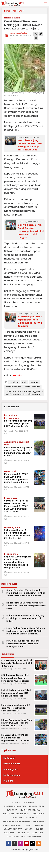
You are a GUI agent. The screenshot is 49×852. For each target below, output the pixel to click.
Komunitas (23, 832)
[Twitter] (14, 843)
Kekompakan (10, 498)
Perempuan (9, 832)
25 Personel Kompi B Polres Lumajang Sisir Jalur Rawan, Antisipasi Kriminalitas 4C (17, 534)
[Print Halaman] (36, 38)
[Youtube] (26, 843)
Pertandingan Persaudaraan (11, 416)
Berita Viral (9, 758)
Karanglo (34, 382)
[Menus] (46, 3)
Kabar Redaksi (34, 836)
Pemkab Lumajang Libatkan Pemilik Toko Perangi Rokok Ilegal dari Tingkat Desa (30, 145)
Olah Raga (12, 810)
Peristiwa (17, 817)
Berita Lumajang (32, 386)
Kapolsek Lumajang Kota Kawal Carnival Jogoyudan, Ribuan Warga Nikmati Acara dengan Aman (17, 562)
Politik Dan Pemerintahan (16, 813)
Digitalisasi (10, 471)
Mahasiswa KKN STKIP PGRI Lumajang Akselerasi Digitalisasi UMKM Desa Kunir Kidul (16, 478)
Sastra (19, 836)
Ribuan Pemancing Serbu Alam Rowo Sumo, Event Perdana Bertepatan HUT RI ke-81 (18, 451)
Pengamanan (11, 554)
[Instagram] (20, 843)
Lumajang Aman (12, 527)
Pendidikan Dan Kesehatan (16, 821)
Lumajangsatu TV (13, 829)
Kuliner (39, 829)
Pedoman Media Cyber (15, 806)
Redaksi (16, 802)
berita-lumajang (13, 386)
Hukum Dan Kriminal (30, 810)
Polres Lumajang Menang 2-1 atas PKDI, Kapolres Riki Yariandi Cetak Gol (18, 423)
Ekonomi (30, 817)
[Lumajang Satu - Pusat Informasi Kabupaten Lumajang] (12, 3)
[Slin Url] (41, 34)
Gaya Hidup (38, 813)
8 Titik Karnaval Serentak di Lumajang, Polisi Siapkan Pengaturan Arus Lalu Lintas (25, 618)
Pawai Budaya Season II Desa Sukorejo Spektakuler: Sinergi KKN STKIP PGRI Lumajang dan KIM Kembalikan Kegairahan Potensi (25, 631)
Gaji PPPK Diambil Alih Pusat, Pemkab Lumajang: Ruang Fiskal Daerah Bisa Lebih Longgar (31, 231)
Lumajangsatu (10, 769)
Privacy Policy (36, 806)
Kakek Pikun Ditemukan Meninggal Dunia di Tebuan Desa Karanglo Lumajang (24, 393)
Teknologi (38, 821)
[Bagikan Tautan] (35, 34)
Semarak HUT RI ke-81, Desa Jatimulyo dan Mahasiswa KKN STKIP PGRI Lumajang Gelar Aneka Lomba (16, 506)
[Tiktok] (32, 843)
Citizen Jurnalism (12, 825)
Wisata (28, 829)
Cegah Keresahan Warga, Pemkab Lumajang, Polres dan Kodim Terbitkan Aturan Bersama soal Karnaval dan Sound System (25, 593)
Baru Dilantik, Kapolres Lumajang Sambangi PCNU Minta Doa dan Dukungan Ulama (22, 643)
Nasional (39, 825)
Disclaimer (29, 802)
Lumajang (14, 382)
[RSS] (38, 843)
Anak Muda (37, 832)
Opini (10, 836)
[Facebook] (8, 843)
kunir (24, 382)
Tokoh (27, 825)
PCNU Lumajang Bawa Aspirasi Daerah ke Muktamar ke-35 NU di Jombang (30, 321)
